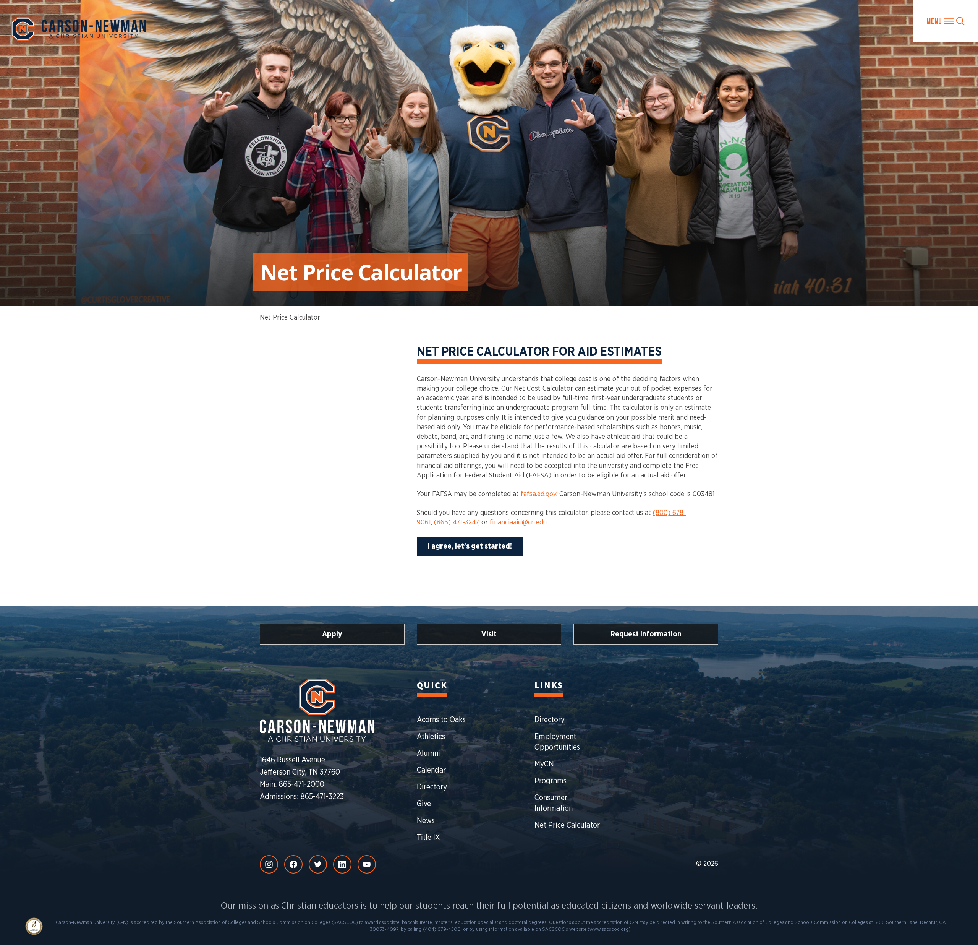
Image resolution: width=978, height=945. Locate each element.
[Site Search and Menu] (945, 21)
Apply (332, 634)
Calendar (431, 770)
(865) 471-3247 (456, 522)
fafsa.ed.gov (538, 494)
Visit (489, 634)
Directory (432, 787)
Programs (550, 781)
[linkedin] (342, 864)
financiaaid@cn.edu (518, 522)
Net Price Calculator (290, 317)
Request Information (646, 634)
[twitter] (318, 864)
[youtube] (367, 864)
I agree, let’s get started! (470, 546)
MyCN (544, 764)
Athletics (431, 736)
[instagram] (269, 864)
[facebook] (293, 864)
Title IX (428, 837)
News (426, 821)
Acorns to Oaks (441, 720)
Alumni (428, 753)
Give (424, 804)
